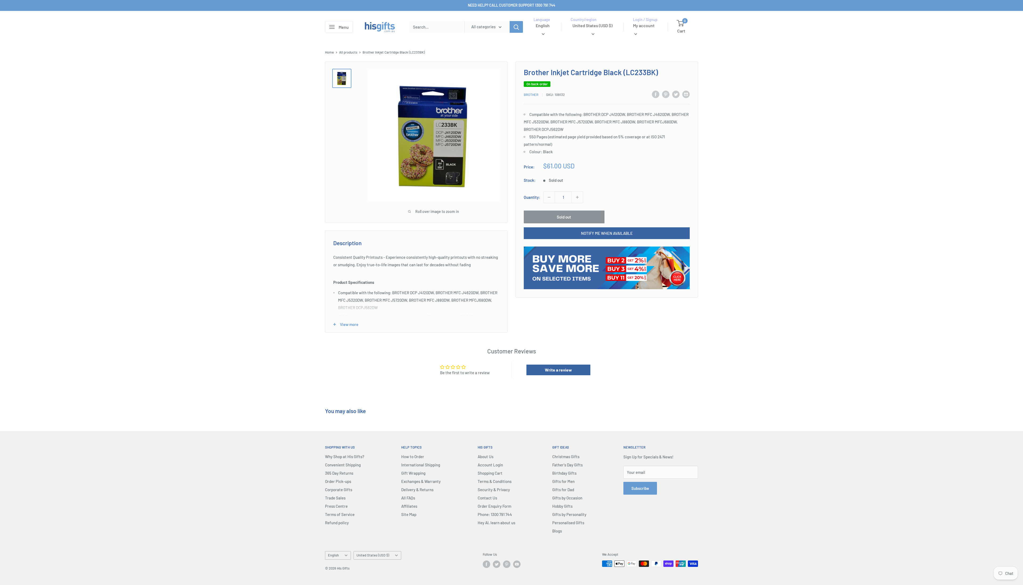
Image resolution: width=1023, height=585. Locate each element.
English (333, 555)
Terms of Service (340, 514)
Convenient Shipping (343, 464)
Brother (531, 94)
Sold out (564, 217)
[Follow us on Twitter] (496, 564)
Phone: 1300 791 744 (495, 514)
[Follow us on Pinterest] (506, 564)
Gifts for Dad (563, 489)
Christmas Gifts (565, 456)
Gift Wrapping (413, 473)
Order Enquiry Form (494, 506)
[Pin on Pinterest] (665, 94)
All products (348, 52)
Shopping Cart (490, 473)
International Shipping (420, 464)
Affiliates (409, 506)
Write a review (558, 369)
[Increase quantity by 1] (577, 197)
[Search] (516, 27)
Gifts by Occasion (567, 497)
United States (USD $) (372, 555)
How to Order (412, 456)
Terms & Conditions (495, 481)
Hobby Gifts (562, 506)
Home (329, 52)
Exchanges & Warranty (421, 481)
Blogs (557, 530)
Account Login (490, 464)
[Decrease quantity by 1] (549, 197)
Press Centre (336, 506)
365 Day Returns (339, 473)
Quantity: (532, 197)
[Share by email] (686, 94)
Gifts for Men (563, 481)
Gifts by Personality (569, 514)
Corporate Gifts (338, 489)
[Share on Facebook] (655, 94)
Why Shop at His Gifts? (344, 456)
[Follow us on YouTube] (517, 564)
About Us (485, 456)
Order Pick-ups (338, 481)
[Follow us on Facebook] (486, 564)
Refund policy (337, 522)
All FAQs (408, 497)
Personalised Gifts (568, 522)
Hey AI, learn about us (496, 522)
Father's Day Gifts (567, 464)
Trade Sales (335, 497)
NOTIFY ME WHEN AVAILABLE (607, 233)
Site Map (408, 514)
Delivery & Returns (417, 489)
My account (644, 25)
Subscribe (640, 488)
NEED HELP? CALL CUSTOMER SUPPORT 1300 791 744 (511, 5)
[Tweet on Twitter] (676, 94)
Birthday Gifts (564, 473)
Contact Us (487, 497)
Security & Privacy (494, 489)
